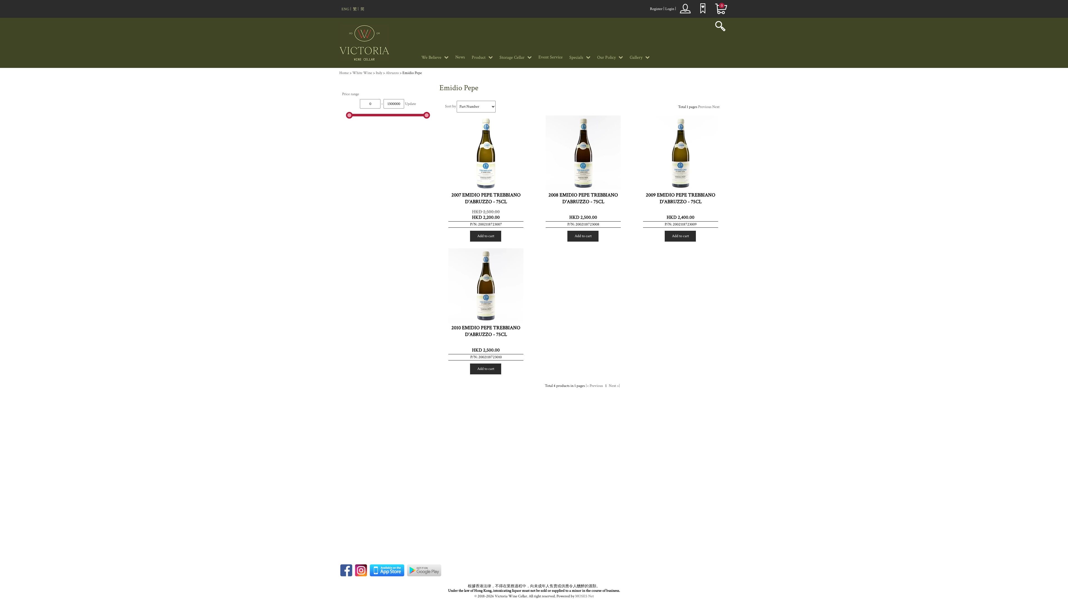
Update (410, 103)
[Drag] (349, 115)
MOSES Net (584, 596)
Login (669, 8)
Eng (345, 9)
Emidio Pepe (412, 72)
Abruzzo (392, 72)
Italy (379, 72)
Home (344, 72)
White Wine (362, 72)
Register (656, 8)
